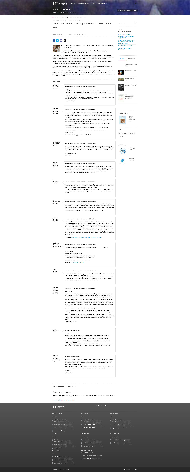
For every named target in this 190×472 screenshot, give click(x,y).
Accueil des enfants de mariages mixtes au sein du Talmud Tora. (126, 36)
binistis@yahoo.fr (58, 448)
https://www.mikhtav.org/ (89, 458)
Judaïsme (93, 3)
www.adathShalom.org (59, 431)
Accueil (53, 17)
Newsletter (122, 10)
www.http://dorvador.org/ (89, 427)
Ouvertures (72, 3)
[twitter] (57, 40)
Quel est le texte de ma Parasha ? (125, 48)
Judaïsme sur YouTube (130, 70)
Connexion (55, 400)
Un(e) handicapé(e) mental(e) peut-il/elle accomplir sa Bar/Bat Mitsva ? (126, 41)
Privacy (135, 469)
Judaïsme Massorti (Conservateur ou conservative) (129, 96)
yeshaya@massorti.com (89, 424)
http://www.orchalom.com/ (89, 442)
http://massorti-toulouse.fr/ (60, 459)
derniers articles (132, 58)
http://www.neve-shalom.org (119, 442)
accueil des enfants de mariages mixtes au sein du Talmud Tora (86, 237)
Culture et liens (101, 3)
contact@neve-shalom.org (118, 440)
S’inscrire (61, 400)
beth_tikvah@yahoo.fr (59, 457)
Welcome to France (132, 10)
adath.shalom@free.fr (78, 262)
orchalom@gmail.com (88, 440)
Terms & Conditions (127, 469)
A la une (122, 58)
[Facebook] (54, 40)
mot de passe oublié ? (69, 400)
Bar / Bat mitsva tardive (125, 45)
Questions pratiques (83, 3)
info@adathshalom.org (59, 428)
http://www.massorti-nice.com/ (119, 428)
